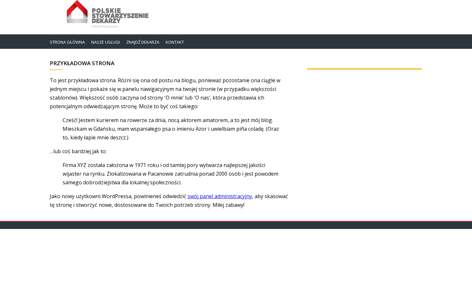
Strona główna (67, 42)
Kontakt (175, 42)
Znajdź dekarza (142, 42)
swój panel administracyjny (220, 196)
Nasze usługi (105, 42)
